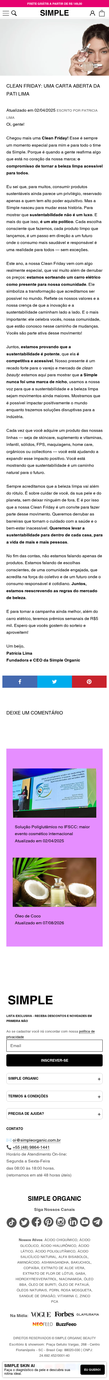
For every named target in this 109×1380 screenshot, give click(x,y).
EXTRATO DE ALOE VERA (62, 1268)
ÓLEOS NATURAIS (32, 1290)
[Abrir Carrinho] (101, 13)
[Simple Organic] (54, 13)
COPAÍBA (31, 1268)
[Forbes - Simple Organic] (64, 1315)
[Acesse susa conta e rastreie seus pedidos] (92, 13)
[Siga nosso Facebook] (36, 1222)
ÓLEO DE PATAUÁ (73, 1285)
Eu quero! (92, 1370)
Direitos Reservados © (54, 1338)
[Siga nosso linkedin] (73, 1222)
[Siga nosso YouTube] (85, 1222)
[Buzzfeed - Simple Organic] (66, 1325)
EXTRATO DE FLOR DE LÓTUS (48, 1273)
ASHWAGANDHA (55, 1262)
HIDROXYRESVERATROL (36, 1279)
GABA (80, 1273)
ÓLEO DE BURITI (42, 1285)
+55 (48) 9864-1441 (31, 1147)
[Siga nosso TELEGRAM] (97, 1223)
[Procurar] (14, 13)
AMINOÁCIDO (28, 1262)
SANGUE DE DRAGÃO (37, 1296)
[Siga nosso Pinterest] (48, 1222)
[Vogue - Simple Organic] (40, 1315)
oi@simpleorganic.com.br (37, 1140)
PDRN (54, 1290)
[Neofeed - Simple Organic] (42, 1325)
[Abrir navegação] (6, 13)
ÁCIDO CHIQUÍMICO (60, 1240)
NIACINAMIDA (70, 1279)
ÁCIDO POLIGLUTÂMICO (55, 1251)
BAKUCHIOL (81, 1262)
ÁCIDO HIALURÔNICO (58, 1246)
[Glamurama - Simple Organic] (87, 1315)
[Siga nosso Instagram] (60, 1222)
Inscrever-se (54, 1060)
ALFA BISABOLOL (73, 1257)
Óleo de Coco (28, 916)
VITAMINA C (67, 1296)
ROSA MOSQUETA (76, 1290)
